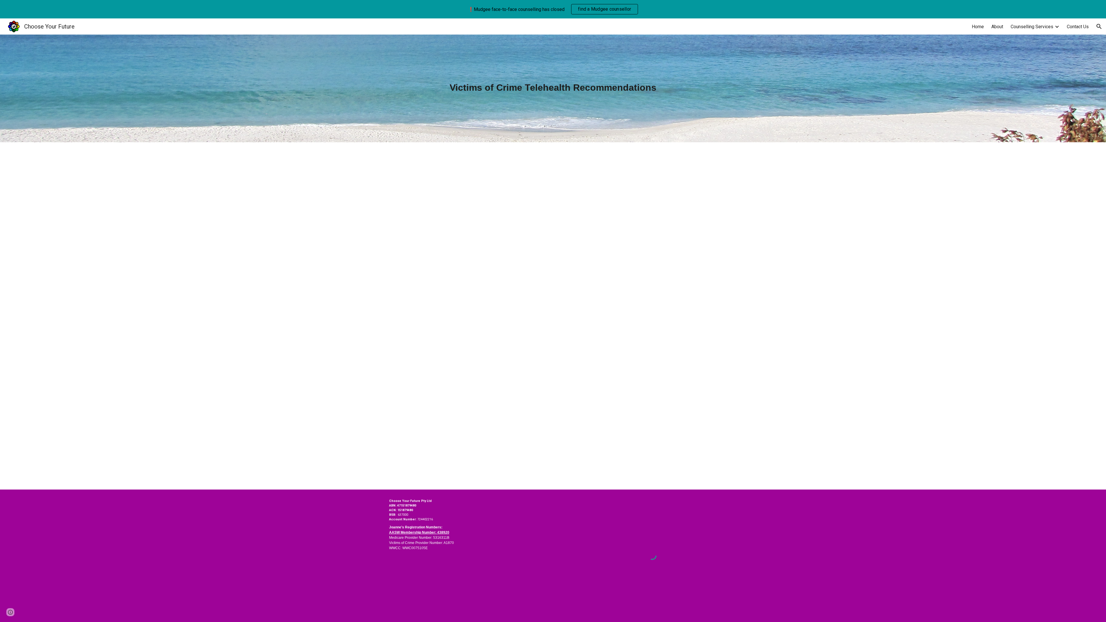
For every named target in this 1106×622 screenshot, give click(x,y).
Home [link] (978, 26)
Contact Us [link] (1078, 26)
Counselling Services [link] (1032, 26)
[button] (1099, 26)
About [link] (997, 26)
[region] (553, 9)
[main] (553, 89)
